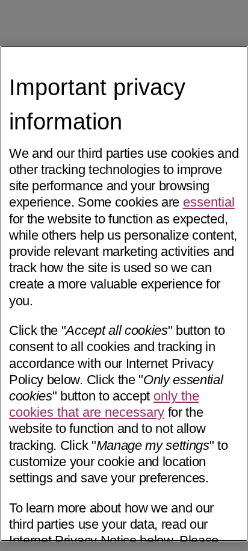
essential (209, 202)
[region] (124, 294)
